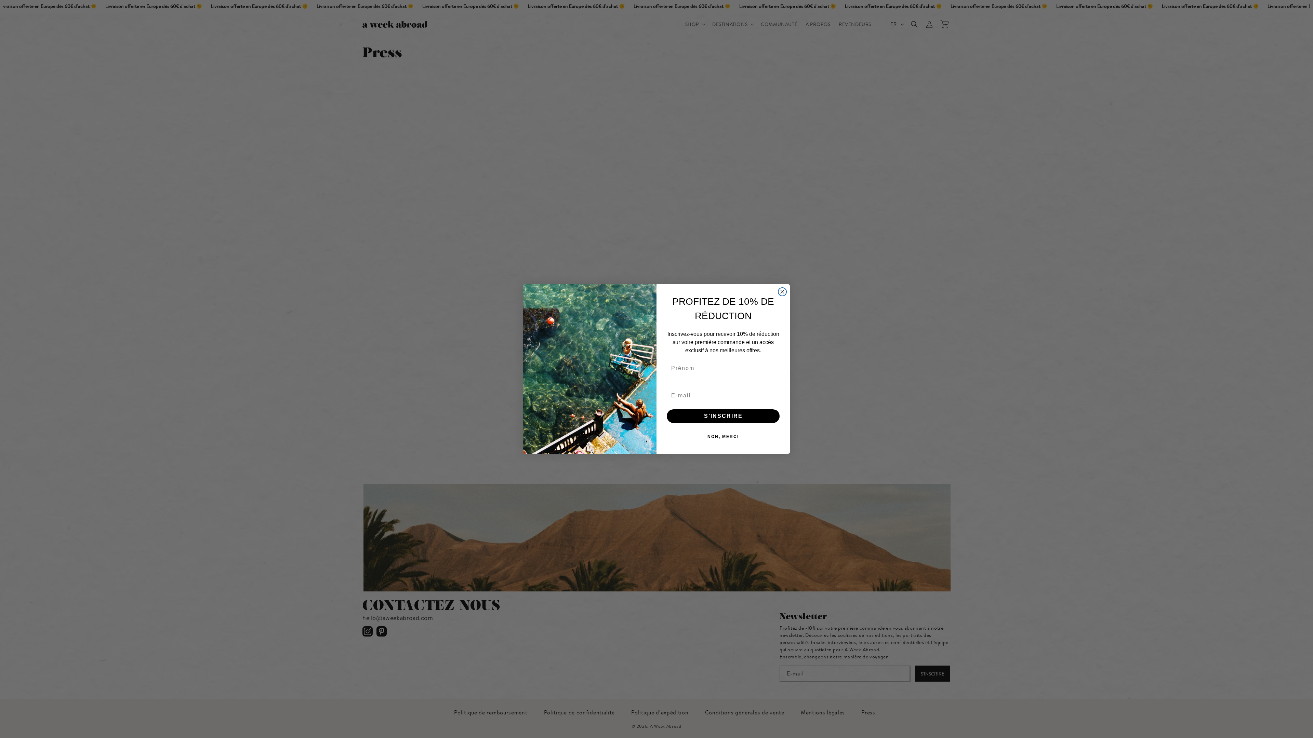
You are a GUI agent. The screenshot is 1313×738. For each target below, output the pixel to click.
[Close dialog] (782, 292)
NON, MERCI (723, 436)
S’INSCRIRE (723, 416)
